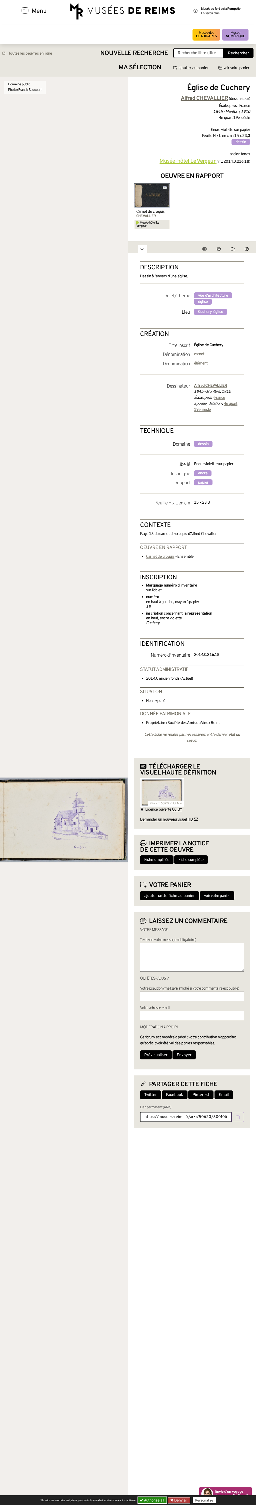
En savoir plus (210, 13)
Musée (235, 35)
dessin (241, 142)
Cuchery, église (210, 311)
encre (203, 473)
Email (224, 1094)
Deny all (180, 1500)
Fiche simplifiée (156, 859)
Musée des (206, 35)
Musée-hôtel (187, 161)
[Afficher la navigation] (25, 11)
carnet (199, 354)
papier (203, 482)
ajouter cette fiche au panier (169, 895)
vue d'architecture (213, 295)
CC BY (177, 809)
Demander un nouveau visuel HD (166, 819)
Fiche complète (191, 859)
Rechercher (238, 53)
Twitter (150, 1094)
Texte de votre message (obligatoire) (168, 940)
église (203, 301)
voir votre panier (236, 68)
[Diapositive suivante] (246, 206)
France (219, 397)
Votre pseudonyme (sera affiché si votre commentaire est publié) (189, 988)
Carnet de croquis (150, 212)
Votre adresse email (155, 1008)
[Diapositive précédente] (138, 206)
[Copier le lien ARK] (238, 1117)
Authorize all (153, 1500)
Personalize (204, 1500)
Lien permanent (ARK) (155, 1107)
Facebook (174, 1094)
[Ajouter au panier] (167, 186)
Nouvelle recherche (134, 53)
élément (201, 363)
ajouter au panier (193, 68)
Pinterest (200, 1094)
